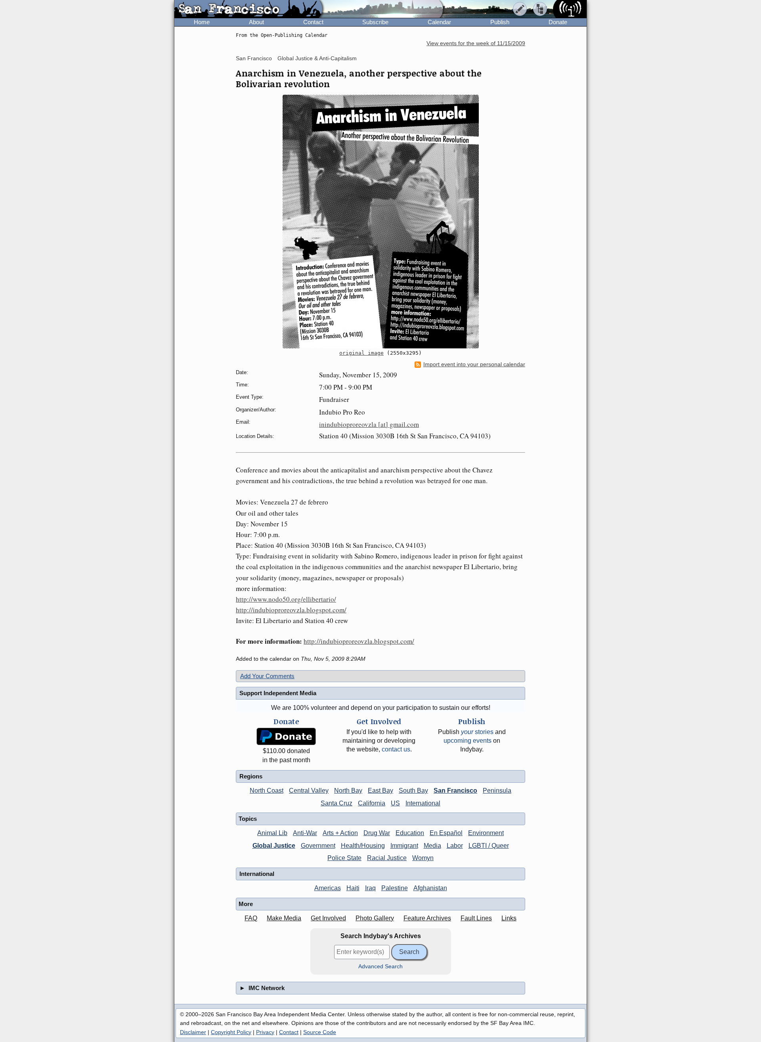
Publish (499, 22)
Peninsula (497, 790)
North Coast (266, 790)
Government (318, 845)
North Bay (348, 790)
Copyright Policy (231, 1032)
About (256, 22)
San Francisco (254, 58)
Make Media (284, 918)
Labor (455, 845)
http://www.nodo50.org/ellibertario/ (286, 599)
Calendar (439, 22)
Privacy (265, 1032)
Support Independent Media (277, 693)
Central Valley (309, 790)
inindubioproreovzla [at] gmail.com (369, 424)
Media (432, 845)
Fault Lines (476, 918)
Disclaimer (193, 1032)
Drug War (376, 833)
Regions (250, 776)
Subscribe (375, 22)
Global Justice (273, 845)
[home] (248, 9)
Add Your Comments (267, 676)
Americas (327, 888)
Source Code (319, 1032)
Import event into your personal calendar (474, 364)
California (371, 803)
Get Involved (328, 918)
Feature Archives (427, 918)
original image (361, 353)
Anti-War (305, 833)
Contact (313, 22)
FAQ (251, 918)
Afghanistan (430, 888)
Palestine (394, 888)
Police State (344, 858)
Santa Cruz (336, 803)
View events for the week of (475, 43)
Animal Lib (272, 833)
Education (410, 833)
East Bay (380, 790)
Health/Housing (363, 845)
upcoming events (467, 740)
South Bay (413, 790)
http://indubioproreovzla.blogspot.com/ (291, 609)
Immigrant (404, 845)
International (422, 803)
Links (508, 918)
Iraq (370, 888)
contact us (396, 749)
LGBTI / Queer (488, 845)
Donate (558, 22)
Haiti (352, 888)
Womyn (423, 858)
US (395, 803)
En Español (446, 833)
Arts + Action (340, 833)
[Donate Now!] (286, 737)
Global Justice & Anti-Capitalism (317, 58)
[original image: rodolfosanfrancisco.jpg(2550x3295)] (380, 221)
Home (202, 22)
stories (477, 731)
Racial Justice (387, 858)
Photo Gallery (375, 918)
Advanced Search (380, 966)
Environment (486, 833)
